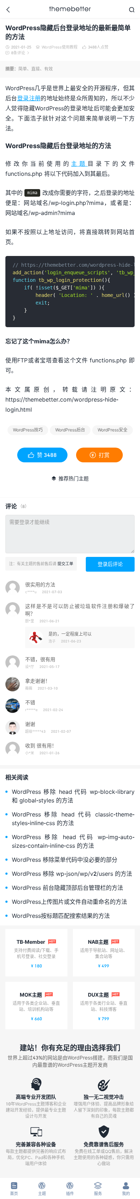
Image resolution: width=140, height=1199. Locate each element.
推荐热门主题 (70, 478)
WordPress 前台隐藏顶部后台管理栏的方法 (67, 887)
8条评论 (17, 52)
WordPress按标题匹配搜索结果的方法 (61, 915)
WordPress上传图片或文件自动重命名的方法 (69, 901)
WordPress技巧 (28, 430)
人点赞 (95, 47)
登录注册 (29, 98)
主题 (79, 163)
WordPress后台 (70, 430)
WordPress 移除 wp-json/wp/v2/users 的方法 (72, 873)
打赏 (99, 455)
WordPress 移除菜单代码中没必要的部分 (64, 859)
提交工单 (65, 563)
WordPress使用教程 (57, 47)
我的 (126, 1189)
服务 (98, 1189)
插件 (70, 1189)
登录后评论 (110, 564)
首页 (14, 1189)
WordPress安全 (112, 430)
